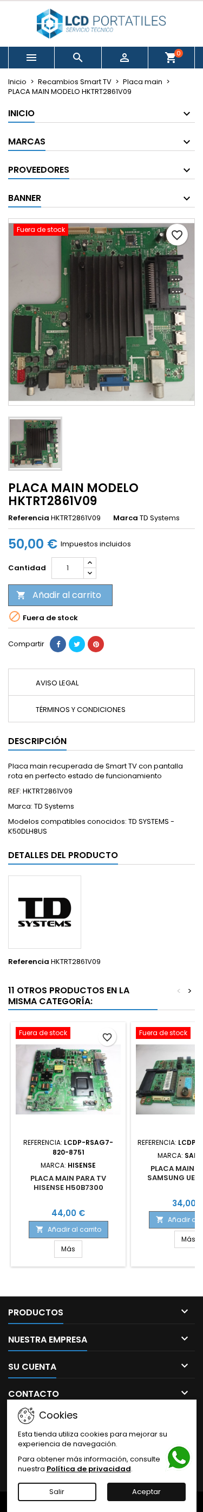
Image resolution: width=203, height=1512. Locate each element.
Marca (125, 518)
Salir (56, 1491)
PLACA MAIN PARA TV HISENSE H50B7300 (68, 1183)
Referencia (28, 518)
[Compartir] (58, 644)
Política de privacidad (89, 1469)
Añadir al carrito (58, 595)
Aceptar (146, 1491)
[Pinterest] (96, 644)
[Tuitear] (77, 644)
